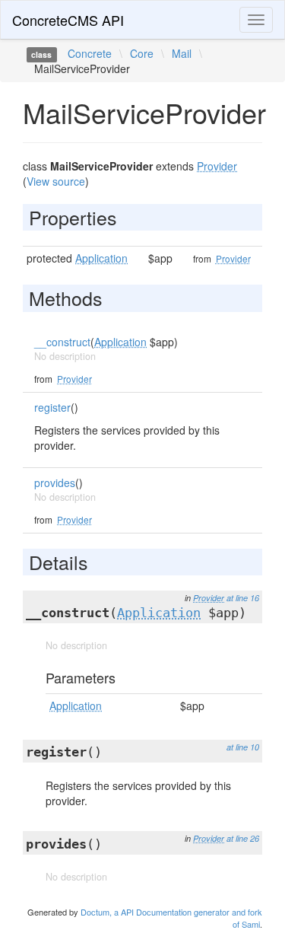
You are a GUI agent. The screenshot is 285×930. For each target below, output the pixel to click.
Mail (182, 53)
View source (56, 181)
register (52, 407)
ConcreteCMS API (68, 20)
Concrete (90, 53)
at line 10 (242, 747)
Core (142, 53)
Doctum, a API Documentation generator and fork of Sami (171, 918)
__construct (62, 341)
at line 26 (242, 838)
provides (54, 482)
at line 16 (242, 598)
